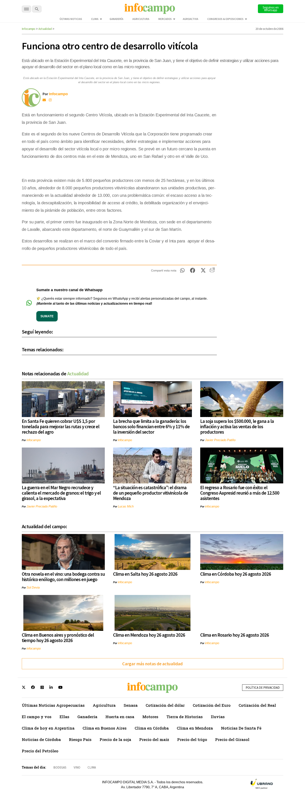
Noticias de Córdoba (41, 739)
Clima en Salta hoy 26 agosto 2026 (145, 574)
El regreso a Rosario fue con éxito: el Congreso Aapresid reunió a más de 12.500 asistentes (239, 492)
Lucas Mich (126, 506)
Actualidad (45, 29)
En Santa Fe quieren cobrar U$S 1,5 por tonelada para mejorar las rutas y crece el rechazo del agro (60, 426)
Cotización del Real (257, 705)
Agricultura (140, 19)
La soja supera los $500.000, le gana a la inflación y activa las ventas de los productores (237, 426)
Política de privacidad (263, 688)
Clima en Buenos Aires (105, 728)
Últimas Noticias (71, 19)
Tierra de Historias (184, 716)
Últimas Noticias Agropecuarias (53, 705)
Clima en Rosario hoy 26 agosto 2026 (234, 635)
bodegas (59, 767)
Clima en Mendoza (195, 728)
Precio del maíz (154, 739)
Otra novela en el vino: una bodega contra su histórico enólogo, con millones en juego (63, 576)
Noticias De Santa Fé (241, 728)
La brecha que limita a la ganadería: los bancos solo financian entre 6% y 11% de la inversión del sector (151, 426)
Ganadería (116, 19)
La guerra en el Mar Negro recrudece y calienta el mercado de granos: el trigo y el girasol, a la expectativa (61, 492)
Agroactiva (190, 19)
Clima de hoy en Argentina (48, 728)
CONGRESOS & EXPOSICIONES (225, 19)
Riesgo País (80, 739)
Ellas (64, 716)
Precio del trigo (192, 739)
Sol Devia (33, 587)
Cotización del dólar (165, 705)
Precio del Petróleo (40, 750)
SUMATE (47, 316)
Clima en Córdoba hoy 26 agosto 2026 (235, 574)
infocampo (34, 440)
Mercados (165, 19)
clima (92, 767)
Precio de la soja (115, 739)
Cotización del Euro (212, 705)
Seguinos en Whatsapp (271, 8)
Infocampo (28, 29)
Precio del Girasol (232, 739)
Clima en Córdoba (152, 728)
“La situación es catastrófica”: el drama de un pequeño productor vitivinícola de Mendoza (150, 492)
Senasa (131, 705)
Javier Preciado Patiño (220, 440)
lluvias (218, 716)
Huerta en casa (119, 716)
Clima (94, 19)
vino (77, 767)
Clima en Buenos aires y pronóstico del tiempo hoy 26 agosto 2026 (58, 637)
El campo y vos (36, 716)
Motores (150, 716)
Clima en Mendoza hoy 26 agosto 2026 (149, 635)
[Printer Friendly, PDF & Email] (212, 271)
